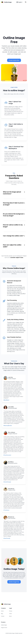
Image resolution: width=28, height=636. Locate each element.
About (10, 616)
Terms (10, 613)
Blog (2, 613)
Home (2, 611)
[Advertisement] (14, 19)
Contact (2, 616)
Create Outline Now (14, 60)
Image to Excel (4, 627)
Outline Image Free (14, 582)
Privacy (10, 611)
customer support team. (16, 257)
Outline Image (4, 624)
